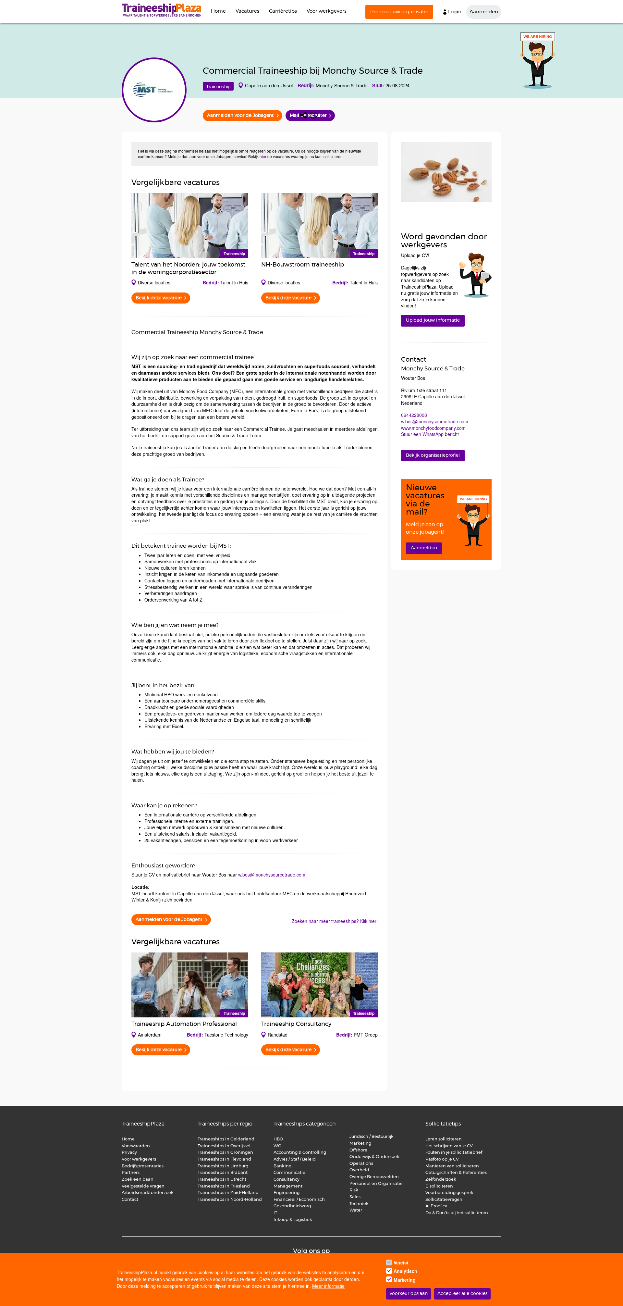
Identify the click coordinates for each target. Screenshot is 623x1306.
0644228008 (414, 415)
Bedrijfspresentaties (143, 1166)
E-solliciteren (439, 1186)
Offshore (358, 1150)
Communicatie (289, 1173)
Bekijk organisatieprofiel (433, 455)
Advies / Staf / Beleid (295, 1159)
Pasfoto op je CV (442, 1159)
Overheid (359, 1170)
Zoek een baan (137, 1179)
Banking (282, 1166)
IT (275, 1213)
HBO (278, 1139)
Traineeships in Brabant (223, 1173)
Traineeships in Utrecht (222, 1179)
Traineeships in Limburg (223, 1166)
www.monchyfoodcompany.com (433, 428)
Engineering (286, 1193)
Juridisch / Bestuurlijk (371, 1137)
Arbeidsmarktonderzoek (148, 1193)
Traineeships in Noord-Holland (230, 1200)
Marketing (360, 1143)
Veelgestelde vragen (143, 1186)
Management (288, 1186)
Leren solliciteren (443, 1139)
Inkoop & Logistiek (293, 1220)
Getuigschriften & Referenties (456, 1173)
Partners (131, 1173)
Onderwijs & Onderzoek (374, 1157)
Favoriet (313, 115)
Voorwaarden (136, 1146)
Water (355, 1210)
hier (263, 156)
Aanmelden (484, 11)
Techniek (359, 1204)
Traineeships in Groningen (225, 1153)
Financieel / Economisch (299, 1200)
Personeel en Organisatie (376, 1184)
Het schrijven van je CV (449, 1146)
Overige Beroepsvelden (374, 1177)
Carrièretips (283, 11)
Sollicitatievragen (443, 1200)
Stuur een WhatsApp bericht (430, 434)
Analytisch (405, 1271)
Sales (354, 1197)
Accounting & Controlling (300, 1153)
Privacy (129, 1153)
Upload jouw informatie (433, 320)
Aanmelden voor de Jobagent (240, 115)
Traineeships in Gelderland (226, 1139)
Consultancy (286, 1179)
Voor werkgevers (327, 11)
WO (278, 1146)
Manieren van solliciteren (452, 1166)
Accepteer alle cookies (462, 1293)
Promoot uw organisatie (399, 11)
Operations (361, 1164)
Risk (353, 1190)
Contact (130, 1200)
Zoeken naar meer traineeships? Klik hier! (335, 921)
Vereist (401, 1262)
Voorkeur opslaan (408, 1293)
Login (454, 11)
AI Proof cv (436, 1206)
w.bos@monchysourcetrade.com (271, 874)
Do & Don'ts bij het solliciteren (456, 1213)
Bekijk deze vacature (159, 298)
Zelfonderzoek (440, 1179)
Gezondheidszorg (292, 1206)
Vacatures (247, 11)
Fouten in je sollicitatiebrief (453, 1153)
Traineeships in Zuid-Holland (228, 1193)
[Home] (164, 10)
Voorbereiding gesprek (449, 1193)
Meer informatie (328, 1286)
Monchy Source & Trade (341, 85)
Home (218, 11)
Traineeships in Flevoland (224, 1159)
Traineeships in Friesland (224, 1186)
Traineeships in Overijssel (224, 1146)
